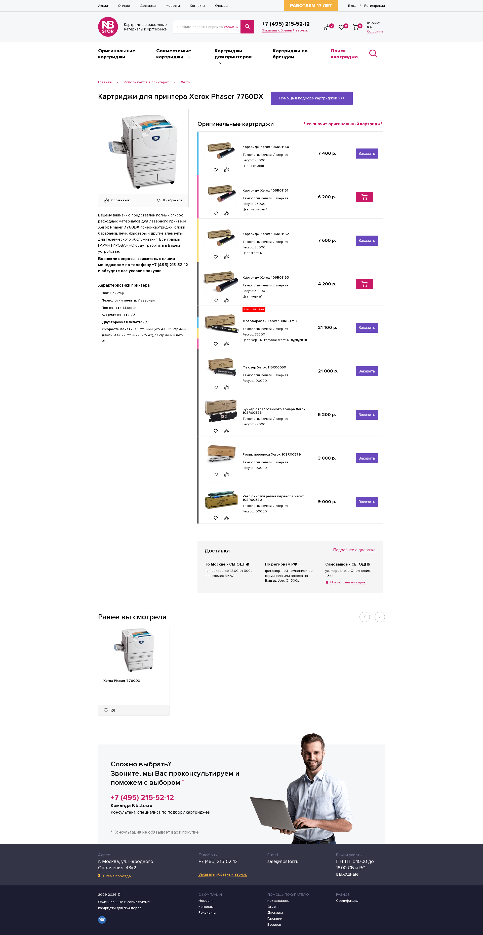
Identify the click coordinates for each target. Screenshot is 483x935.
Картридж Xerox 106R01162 (266, 234)
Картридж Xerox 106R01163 (266, 277)
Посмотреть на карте (348, 582)
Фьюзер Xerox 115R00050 (264, 367)
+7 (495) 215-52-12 (286, 24)
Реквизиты (207, 912)
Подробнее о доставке (354, 550)
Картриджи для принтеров (233, 54)
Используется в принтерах (146, 82)
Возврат (274, 924)
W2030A (231, 27)
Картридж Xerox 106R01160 (266, 147)
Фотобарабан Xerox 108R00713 (270, 321)
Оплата (124, 6)
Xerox (185, 82)
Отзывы (221, 6)
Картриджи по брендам (290, 54)
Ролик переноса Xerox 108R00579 (272, 454)
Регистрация (374, 6)
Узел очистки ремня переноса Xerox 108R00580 (273, 498)
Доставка (148, 6)
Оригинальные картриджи (116, 54)
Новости (173, 6)
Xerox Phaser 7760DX (121, 681)
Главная (105, 82)
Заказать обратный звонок (285, 30)
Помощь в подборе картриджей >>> (312, 98)
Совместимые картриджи (173, 54)
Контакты (197, 6)
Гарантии (274, 918)
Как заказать (278, 901)
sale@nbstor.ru (283, 861)
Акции (103, 6)
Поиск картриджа (344, 54)
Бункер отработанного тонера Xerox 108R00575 (274, 411)
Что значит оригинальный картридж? (343, 124)
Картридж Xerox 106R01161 (265, 190)
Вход (352, 6)
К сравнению (121, 200)
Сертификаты (347, 901)
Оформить (375, 31)
